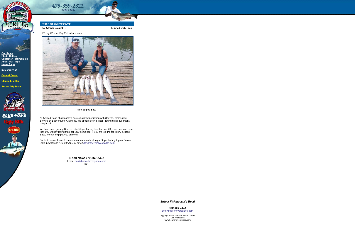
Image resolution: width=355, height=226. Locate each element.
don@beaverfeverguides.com (99, 143)
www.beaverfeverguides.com (178, 220)
